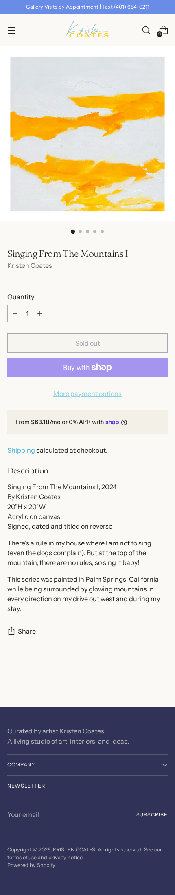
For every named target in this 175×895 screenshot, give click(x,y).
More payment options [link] (87, 394)
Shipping (21, 450)
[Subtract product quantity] (15, 313)
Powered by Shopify (31, 865)
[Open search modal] (146, 30)
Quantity (20, 297)
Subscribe (152, 815)
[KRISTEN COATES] (87, 30)
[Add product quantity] (39, 313)
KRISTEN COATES (74, 850)
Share (27, 631)
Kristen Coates (29, 265)
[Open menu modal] (11, 30)
